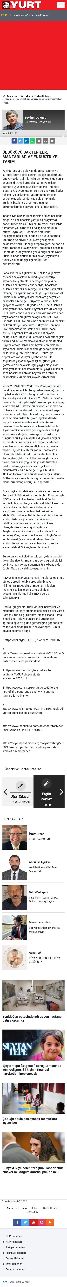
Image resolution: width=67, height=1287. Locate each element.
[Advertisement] (33, 56)
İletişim (35, 1208)
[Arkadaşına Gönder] (38, 141)
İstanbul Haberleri (16, 1252)
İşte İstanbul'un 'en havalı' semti (31, 15)
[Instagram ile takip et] (42, 1222)
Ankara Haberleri (15, 1258)
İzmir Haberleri (14, 1263)
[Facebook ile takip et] (17, 1222)
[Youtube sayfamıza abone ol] (33, 1222)
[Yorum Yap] (52, 141)
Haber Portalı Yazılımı (19, 1282)
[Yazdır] (45, 141)
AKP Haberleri (14, 1241)
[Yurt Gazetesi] (22, 4)
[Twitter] (20, 141)
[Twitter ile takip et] (25, 1222)
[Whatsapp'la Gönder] (32, 141)
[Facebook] (14, 141)
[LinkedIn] (26, 141)
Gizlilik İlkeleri (50, 1208)
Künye (24, 1208)
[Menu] (61, 5)
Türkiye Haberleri (15, 1247)
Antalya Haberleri (15, 1269)
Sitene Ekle (33, 1212)
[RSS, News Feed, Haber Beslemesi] (50, 1222)
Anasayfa (12, 1208)
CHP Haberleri (14, 1236)
